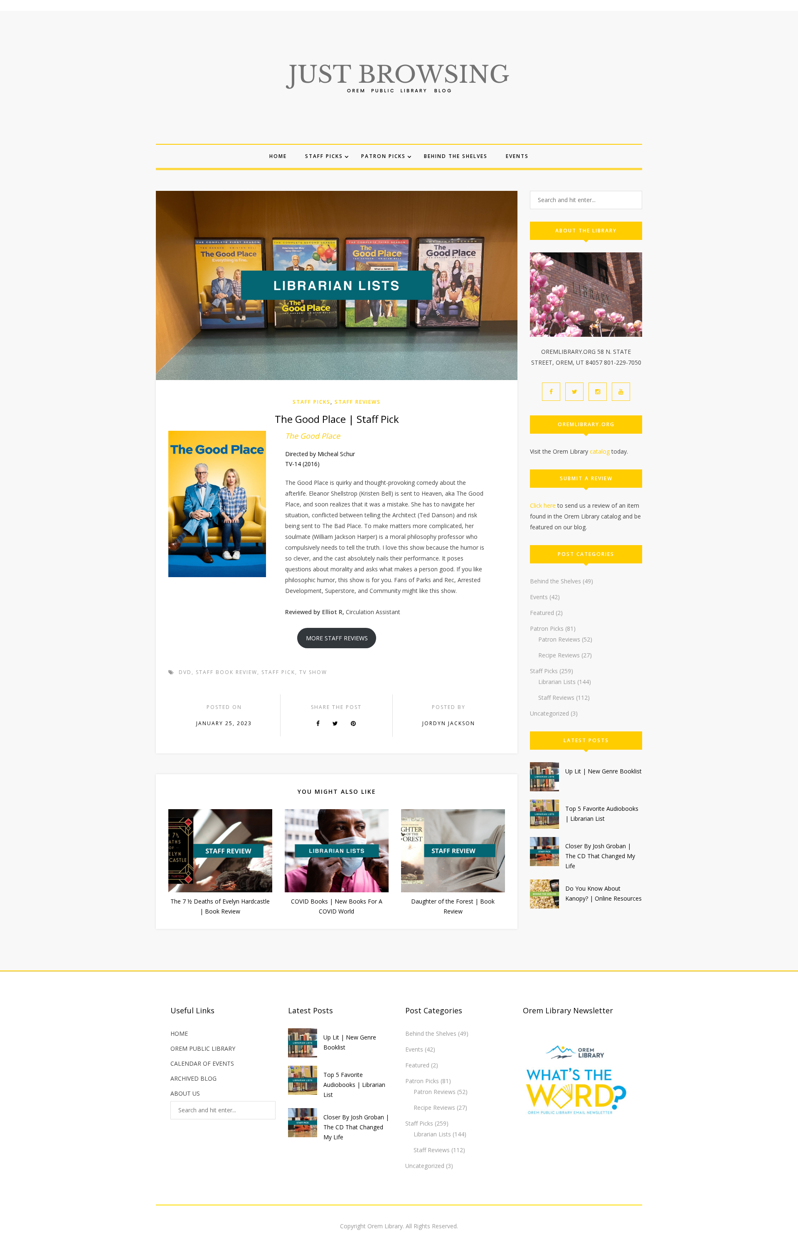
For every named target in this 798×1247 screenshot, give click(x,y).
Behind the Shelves (456, 156)
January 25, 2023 (224, 723)
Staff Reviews (358, 401)
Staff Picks (324, 156)
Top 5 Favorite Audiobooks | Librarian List (354, 1085)
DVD (185, 672)
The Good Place (312, 436)
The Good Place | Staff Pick (337, 419)
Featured (542, 613)
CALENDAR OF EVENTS (202, 1063)
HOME (179, 1033)
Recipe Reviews (559, 655)
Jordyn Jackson (448, 723)
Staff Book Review (226, 672)
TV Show (313, 672)
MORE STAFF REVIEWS (337, 638)
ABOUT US (185, 1093)
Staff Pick (278, 672)
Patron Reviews (559, 639)
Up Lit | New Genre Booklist (603, 771)
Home (278, 156)
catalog (600, 451)
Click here (543, 505)
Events (517, 156)
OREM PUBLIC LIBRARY (202, 1048)
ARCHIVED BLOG (193, 1078)
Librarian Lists (557, 682)
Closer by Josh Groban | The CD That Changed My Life (600, 856)
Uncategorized (549, 713)
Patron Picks (383, 156)
